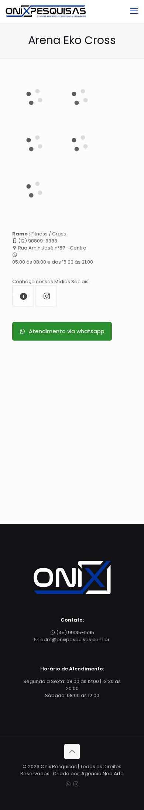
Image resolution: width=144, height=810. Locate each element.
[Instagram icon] (76, 784)
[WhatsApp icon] (68, 784)
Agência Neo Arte (102, 773)
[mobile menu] (134, 11)
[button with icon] (23, 296)
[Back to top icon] (72, 751)
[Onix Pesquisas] (46, 11)
